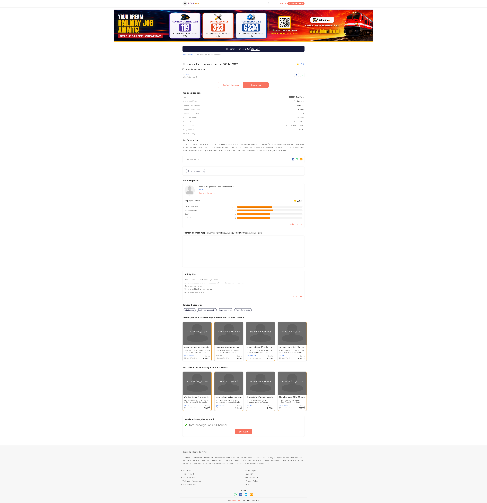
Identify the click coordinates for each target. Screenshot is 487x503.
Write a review (296, 224)
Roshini (187, 74)
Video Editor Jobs (243, 310)
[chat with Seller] (296, 75)
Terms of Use (252, 477)
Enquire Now (256, 85)
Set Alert (243, 431)
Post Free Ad (188, 474)
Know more (297, 296)
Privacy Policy (252, 481)
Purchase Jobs (225, 310)
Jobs (191, 54)
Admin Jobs (189, 310)
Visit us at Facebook (191, 481)
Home (185, 54)
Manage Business (296, 3)
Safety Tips (251, 470)
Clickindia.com (236, 500)
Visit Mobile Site (189, 484)
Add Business (188, 477)
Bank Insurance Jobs (206, 310)
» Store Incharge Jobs (196, 171)
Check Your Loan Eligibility (243, 49)
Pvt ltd (201, 189)
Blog (248, 484)
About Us (186, 470)
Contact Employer (231, 85)
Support (249, 474)
